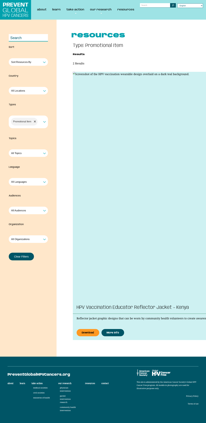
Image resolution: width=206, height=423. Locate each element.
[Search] (173, 5)
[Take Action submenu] (76, 13)
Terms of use (193, 403)
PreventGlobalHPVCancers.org (39, 375)
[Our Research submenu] (101, 13)
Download (88, 331)
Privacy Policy (192, 396)
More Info (112, 331)
